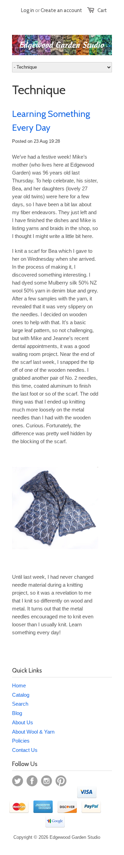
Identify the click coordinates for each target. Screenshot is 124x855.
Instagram (46, 780)
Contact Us (25, 750)
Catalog (20, 695)
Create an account (61, 10)
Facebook (32, 780)
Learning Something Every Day (51, 120)
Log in (27, 10)
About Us (22, 722)
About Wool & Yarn (33, 732)
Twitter (17, 780)
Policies (21, 741)
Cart (102, 10)
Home (19, 685)
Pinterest (60, 780)
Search (20, 704)
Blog (17, 713)
